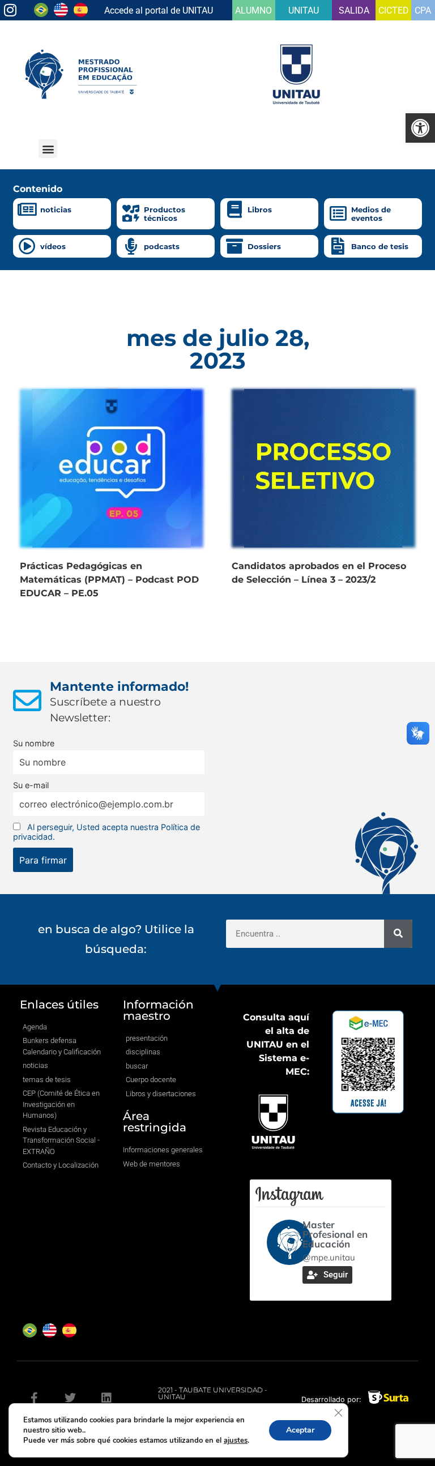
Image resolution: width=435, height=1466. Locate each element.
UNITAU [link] (303, 10)
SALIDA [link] (354, 10)
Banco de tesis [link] (379, 246)
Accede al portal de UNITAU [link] (158, 10)
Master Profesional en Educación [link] (335, 1234)
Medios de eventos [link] (371, 214)
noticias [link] (55, 209)
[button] (48, 148)
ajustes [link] (236, 1440)
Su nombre (33, 743)
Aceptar (300, 1430)
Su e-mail (31, 785)
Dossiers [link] (264, 246)
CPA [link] (423, 10)
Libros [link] (260, 209)
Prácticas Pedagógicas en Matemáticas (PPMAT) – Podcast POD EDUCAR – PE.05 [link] (109, 580)
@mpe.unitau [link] (328, 1257)
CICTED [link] (393, 10)
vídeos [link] (53, 246)
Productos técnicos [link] (164, 214)
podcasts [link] (162, 246)
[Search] (398, 934)
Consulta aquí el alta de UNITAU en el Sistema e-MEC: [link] (276, 1044)
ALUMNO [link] (253, 10)
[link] (420, 128)
